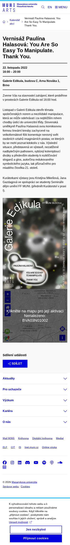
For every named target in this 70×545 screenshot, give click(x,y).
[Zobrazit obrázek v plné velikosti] (35, 243)
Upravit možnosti (18, 522)
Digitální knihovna (42, 438)
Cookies (25, 486)
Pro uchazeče (12, 389)
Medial (60, 438)
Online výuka (49, 447)
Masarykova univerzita (24, 482)
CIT (13, 447)
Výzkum (8, 400)
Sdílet (17, 363)
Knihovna (23, 438)
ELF (5, 447)
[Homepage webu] (20, 7)
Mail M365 (9, 438)
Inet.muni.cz (31, 447)
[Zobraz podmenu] (61, 378)
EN (50, 7)
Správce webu (11, 486)
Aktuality (9, 378)
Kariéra (8, 411)
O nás (7, 421)
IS (20, 447)
